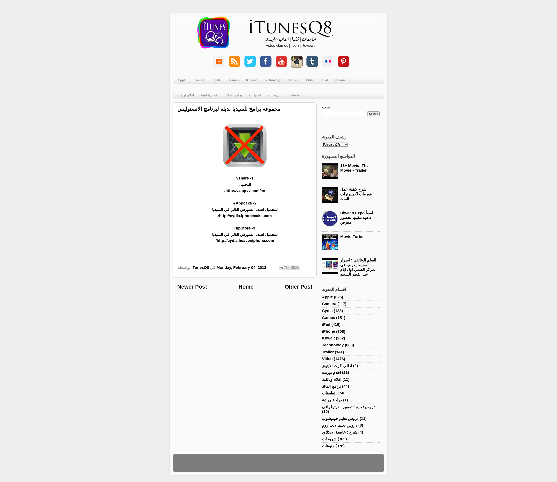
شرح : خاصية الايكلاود (339, 432)
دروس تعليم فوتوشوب (340, 418)
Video (309, 79)
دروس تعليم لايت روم (339, 425)
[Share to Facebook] (293, 268)
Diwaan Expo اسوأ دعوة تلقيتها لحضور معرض (356, 217)
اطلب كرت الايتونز (337, 366)
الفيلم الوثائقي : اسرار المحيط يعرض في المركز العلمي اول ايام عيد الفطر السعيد (358, 267)
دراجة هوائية (332, 400)
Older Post (298, 287)
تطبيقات (255, 94)
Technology (272, 79)
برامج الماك (233, 94)
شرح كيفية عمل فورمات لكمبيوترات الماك (356, 194)
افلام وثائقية (209, 94)
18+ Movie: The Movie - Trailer (354, 168)
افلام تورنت (185, 94)
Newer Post (192, 287)
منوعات (294, 94)
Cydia (217, 79)
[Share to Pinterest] (297, 268)
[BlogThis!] (285, 268)
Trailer (293, 79)
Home (245, 287)
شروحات (274, 94)
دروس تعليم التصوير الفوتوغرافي (348, 407)
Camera (199, 79)
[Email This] (281, 268)
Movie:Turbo (352, 236)
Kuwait (251, 79)
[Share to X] (289, 268)
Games (234, 79)
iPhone (340, 79)
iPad (324, 79)
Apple (181, 79)
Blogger (299, 465)
